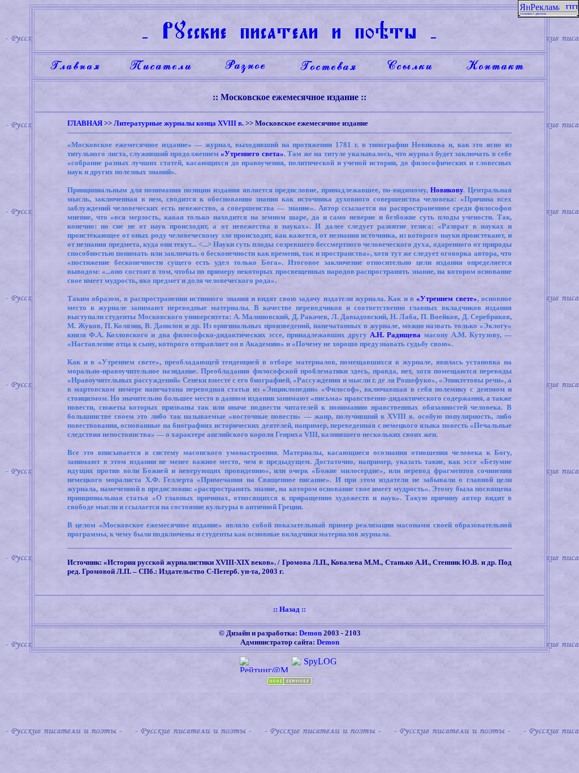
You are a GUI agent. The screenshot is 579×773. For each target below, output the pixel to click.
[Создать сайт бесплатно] (289, 682)
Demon (310, 633)
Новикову (446, 190)
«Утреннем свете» (446, 298)
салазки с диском (533, 13)
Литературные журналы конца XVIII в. (179, 123)
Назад (289, 609)
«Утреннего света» (252, 153)
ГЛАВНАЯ (84, 123)
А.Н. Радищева (395, 334)
